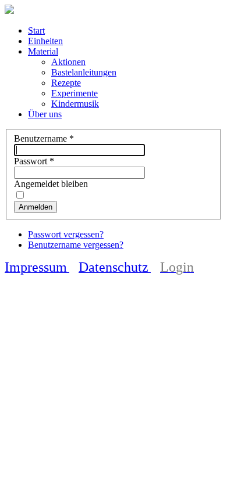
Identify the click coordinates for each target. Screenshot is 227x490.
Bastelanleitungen (83, 72)
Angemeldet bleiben (51, 184)
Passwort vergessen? (66, 234)
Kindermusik (75, 104)
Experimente (74, 93)
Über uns (45, 114)
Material (43, 51)
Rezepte (66, 83)
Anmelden (35, 207)
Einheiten (45, 41)
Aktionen (68, 62)
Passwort (34, 161)
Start (36, 30)
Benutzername (44, 138)
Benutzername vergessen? (75, 245)
